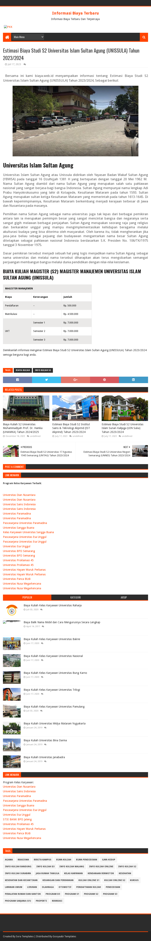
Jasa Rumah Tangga (47, 873)
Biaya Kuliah (23, 370)
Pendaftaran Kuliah (88, 887)
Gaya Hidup (108, 859)
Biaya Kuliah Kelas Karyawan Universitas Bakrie (52, 639)
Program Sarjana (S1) (18, 901)
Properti (41, 901)
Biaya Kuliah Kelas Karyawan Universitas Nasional (53, 656)
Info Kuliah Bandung (18, 866)
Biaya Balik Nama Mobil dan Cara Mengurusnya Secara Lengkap (62, 622)
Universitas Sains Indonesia (19, 504)
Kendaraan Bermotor (101, 873)
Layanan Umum (13, 887)
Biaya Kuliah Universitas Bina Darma (45, 740)
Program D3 (53, 894)
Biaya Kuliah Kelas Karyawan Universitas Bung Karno (55, 672)
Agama (9, 859)
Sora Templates (25, 936)
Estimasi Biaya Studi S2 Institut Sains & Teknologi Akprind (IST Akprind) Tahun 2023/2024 (71, 428)
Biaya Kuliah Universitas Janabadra (44, 757)
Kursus (134, 880)
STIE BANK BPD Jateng (17, 819)
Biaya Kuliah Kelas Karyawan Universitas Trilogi (52, 689)
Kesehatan (125, 873)
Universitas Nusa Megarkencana (22, 583)
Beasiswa (23, 859)
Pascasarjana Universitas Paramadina (25, 523)
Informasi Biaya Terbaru (75, 13)
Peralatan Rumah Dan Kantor (23, 894)
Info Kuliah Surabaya (18, 873)
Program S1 (72, 894)
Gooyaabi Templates (64, 936)
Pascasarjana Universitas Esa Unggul (24, 536)
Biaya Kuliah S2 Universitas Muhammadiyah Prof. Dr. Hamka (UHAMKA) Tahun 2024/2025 (22, 428)
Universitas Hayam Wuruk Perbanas (24, 569)
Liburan (32, 887)
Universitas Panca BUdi (16, 578)
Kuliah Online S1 (88, 880)
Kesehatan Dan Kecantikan (21, 880)
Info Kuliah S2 (43, 370)
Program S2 (91, 894)
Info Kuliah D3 (45, 866)
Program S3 (110, 894)
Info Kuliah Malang (71, 866)
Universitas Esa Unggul (16, 546)
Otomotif (65, 887)
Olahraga (48, 887)
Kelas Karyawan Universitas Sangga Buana (28, 532)
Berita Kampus (42, 859)
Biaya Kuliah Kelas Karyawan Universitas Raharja (53, 605)
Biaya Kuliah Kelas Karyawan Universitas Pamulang (54, 706)
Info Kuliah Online (101, 866)
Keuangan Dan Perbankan (58, 880)
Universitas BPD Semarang (19, 551)
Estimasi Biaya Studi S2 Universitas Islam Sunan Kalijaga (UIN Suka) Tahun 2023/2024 (122, 428)
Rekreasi (57, 901)
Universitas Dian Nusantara (19, 494)
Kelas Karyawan (73, 873)
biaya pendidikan (86, 859)
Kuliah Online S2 (114, 880)
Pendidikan (113, 887)
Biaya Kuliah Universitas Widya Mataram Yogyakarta (55, 723)
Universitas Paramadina (17, 513)
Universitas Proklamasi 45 (18, 560)
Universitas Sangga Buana (18, 527)
